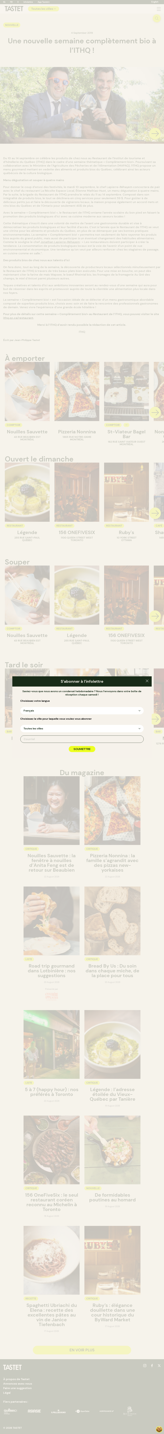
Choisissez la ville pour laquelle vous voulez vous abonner (56, 719)
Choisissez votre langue (35, 701)
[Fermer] (147, 681)
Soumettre (82, 749)
